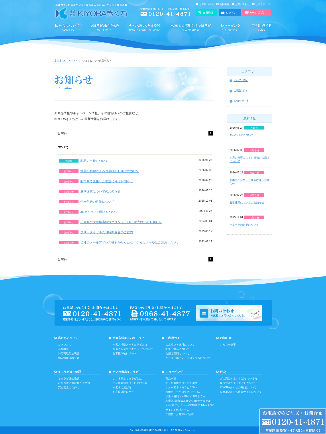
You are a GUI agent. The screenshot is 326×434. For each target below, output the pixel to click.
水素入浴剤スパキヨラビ (191, 27)
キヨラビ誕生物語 (69, 371)
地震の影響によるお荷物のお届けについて (109, 171)
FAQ (223, 371)
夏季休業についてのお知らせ (100, 191)
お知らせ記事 (228, 344)
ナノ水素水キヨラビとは (127, 378)
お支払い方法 (206, 4)
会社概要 (224, 4)
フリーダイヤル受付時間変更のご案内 (106, 232)
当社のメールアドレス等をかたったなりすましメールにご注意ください (130, 242)
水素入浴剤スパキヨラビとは (130, 344)
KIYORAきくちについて (69, 27)
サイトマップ (262, 4)
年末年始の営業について (97, 201)
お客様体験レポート (125, 353)
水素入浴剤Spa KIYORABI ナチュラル (188, 400)
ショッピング (231, 27)
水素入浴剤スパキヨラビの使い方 (133, 349)
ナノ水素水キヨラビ (145, 27)
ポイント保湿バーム (177, 409)
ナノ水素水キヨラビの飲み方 (130, 383)
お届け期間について (177, 353)
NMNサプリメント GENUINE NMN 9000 (189, 405)
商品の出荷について (94, 161)
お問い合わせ (242, 4)
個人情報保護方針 (68, 358)
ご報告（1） (241, 90)
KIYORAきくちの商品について (238, 387)
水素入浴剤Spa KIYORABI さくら (185, 396)
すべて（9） (241, 80)
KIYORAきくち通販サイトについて (241, 392)
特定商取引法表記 (68, 353)
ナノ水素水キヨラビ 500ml (181, 383)
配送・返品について (177, 349)
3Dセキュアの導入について (99, 212)
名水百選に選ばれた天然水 (74, 383)
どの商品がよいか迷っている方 (238, 378)
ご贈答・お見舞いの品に (180, 414)
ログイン (231, 12)
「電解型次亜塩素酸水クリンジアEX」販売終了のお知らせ (121, 222)
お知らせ (226, 338)
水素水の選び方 (122, 387)
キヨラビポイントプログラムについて (188, 358)
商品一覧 (170, 378)
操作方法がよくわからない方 (237, 383)
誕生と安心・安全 (104, 27)
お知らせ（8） (242, 100)
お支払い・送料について (180, 344)
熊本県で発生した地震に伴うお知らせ (106, 181)
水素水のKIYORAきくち (67, 60)
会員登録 (208, 12)
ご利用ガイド (259, 27)
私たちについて (68, 338)
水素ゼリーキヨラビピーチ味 (182, 392)
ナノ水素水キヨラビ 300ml (181, 387)
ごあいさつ (64, 344)
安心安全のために (68, 387)
